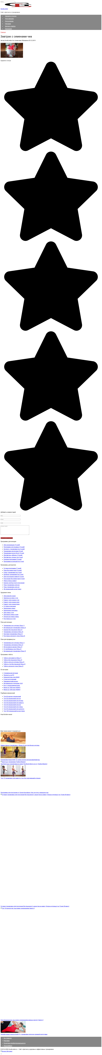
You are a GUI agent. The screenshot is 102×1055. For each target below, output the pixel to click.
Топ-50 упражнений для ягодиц (13, 700)
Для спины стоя (9, 612)
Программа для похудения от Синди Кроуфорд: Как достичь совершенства (24, 792)
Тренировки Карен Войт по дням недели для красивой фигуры (20, 760)
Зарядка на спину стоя (11, 598)
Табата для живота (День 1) (12, 658)
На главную (8, 1038)
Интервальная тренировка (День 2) (15, 627)
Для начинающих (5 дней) (12, 545)
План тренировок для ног (11, 587)
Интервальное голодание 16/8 (13, 683)
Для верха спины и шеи (11, 614)
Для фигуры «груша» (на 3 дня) (13, 557)
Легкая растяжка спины (11, 616)
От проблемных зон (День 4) (12, 649)
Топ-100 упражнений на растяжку (14, 711)
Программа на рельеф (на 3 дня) (14, 561)
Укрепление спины (9, 608)
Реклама (7, 1040)
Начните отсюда (10, 16)
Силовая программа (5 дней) (13, 559)
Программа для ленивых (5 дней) (14, 547)
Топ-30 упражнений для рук (12, 705)
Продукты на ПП (9, 675)
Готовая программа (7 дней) (12, 568)
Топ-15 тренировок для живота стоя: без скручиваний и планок (20, 778)
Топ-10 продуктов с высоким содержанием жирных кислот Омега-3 (22, 1020)
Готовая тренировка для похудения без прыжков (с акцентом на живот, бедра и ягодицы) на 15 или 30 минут (35, 906)
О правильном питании (11, 673)
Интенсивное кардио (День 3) (13, 647)
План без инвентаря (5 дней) (13, 570)
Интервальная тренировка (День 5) (15, 651)
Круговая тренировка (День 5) (13, 634)
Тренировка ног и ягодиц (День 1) (14, 625)
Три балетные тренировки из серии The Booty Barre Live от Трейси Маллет (24, 764)
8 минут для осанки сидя (11, 602)
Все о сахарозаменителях (12, 685)
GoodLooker (4, 9)
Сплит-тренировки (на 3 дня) (13, 572)
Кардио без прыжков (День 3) (13, 629)
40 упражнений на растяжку (12, 589)
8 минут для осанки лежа (11, 604)
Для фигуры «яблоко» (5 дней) (13, 555)
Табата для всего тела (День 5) (13, 666)
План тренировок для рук (12, 585)
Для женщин (9, 18)
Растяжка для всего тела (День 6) (14, 636)
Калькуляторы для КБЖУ (11, 677)
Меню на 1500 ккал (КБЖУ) (12, 687)
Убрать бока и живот (10, 581)
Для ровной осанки (10, 596)
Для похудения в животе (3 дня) (14, 576)
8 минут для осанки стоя (11, 600)
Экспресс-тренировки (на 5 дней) (14, 549)
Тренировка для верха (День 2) (13, 645)
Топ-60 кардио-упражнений (12, 696)
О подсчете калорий (10, 679)
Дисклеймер (8, 1046)
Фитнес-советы (10, 26)
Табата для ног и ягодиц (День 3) (14, 662)
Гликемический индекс (11, 681)
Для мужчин (9, 21)
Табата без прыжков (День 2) (13, 660)
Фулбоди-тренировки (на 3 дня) (13, 574)
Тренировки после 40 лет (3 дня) (14, 553)
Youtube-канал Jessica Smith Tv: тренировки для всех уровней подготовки (24, 1034)
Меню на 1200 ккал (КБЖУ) (12, 689)
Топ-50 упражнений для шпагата (14, 709)
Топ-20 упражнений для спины (13, 707)
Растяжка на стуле (10, 618)
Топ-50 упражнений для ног (12, 698)
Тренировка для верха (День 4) (13, 632)
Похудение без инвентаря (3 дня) (14, 578)
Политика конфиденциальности (14, 1043)
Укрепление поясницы (11, 610)
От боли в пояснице (10, 606)
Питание (8, 23)
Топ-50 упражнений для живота (14, 703)
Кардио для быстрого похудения (14, 583)
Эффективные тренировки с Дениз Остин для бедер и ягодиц (20, 745)
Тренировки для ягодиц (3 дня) (13, 551)
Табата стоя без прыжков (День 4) (14, 664)
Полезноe (8, 29)
